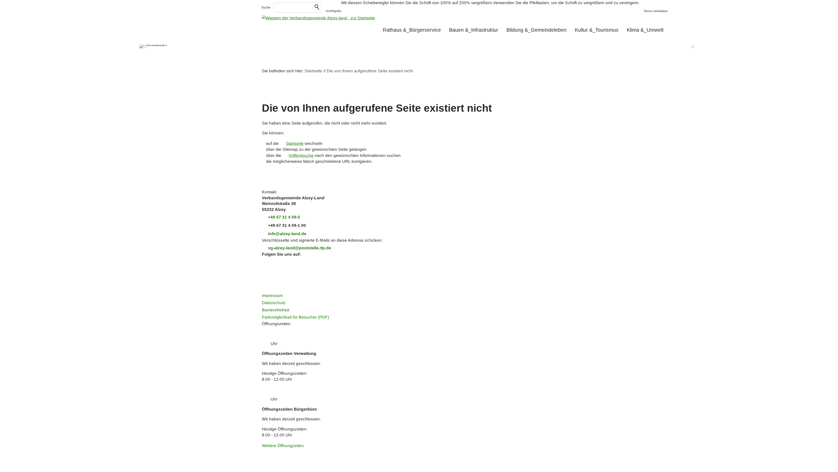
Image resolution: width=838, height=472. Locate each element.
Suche (265, 7)
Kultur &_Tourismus (596, 30)
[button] (333, 7)
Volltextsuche (301, 155)
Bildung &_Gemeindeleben (537, 30)
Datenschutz (274, 302)
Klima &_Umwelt (645, 30)
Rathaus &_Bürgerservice (412, 30)
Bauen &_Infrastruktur (473, 30)
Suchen (317, 8)
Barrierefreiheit (275, 310)
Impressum (272, 295)
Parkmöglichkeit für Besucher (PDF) (295, 317)
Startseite (295, 143)
